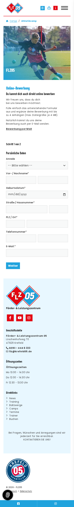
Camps (13, 21)
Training (14, 401)
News (12, 398)
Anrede (10, 159)
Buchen (13, 419)
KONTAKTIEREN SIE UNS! (37, 439)
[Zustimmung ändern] (8, 495)
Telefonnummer (16, 231)
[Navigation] (63, 8)
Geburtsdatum (15, 188)
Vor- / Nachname (17, 173)
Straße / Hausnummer (20, 202)
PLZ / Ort (11, 217)
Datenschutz (26, 491)
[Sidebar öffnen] (55, 8)
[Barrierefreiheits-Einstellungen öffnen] (42, 8)
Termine (14, 412)
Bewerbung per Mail (19, 129)
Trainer (13, 415)
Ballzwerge (15, 405)
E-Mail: (11, 246)
